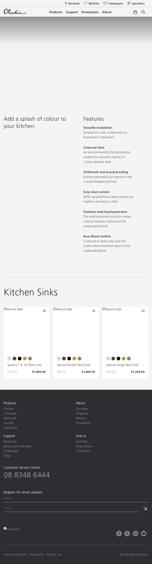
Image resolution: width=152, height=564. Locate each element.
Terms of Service (91, 515)
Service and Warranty (17, 446)
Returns (81, 418)
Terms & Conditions (15, 554)
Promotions (83, 423)
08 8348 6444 (27, 474)
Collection (10, 428)
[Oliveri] (15, 13)
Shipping (82, 413)
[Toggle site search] (143, 12)
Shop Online (84, 446)
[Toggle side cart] (135, 12)
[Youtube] (143, 534)
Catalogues (11, 451)
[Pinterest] (127, 534)
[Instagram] (135, 534)
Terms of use (54, 554)
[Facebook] (119, 534)
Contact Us (83, 451)
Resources (10, 441)
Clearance (10, 413)
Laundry (9, 423)
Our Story (82, 409)
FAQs (7, 456)
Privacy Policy (69, 515)
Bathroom (10, 418)
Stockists (81, 441)
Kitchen (9, 409)
